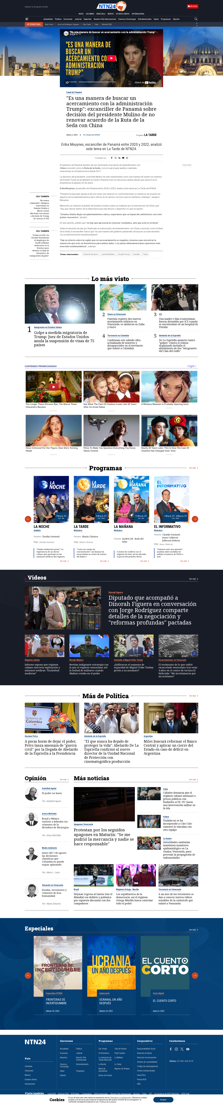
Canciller (136, 254)
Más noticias (91, 778)
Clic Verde (103, 1049)
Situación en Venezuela (52, 885)
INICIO (81, 14)
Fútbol (166, 816)
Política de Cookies (107, 1102)
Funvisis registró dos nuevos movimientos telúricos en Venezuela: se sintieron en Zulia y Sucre (126, 322)
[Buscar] (196, 19)
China (145, 254)
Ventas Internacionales (146, 1071)
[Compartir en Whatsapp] (127, 158)
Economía (68, 19)
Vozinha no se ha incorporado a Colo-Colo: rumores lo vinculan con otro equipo (177, 825)
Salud (156, 19)
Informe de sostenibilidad (147, 1062)
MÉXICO (111, 14)
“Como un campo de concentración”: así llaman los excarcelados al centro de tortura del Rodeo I (91, 553)
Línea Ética (141, 1075)
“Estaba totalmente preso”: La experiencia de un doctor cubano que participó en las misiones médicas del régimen (51, 553)
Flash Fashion (120, 1053)
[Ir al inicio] (39, 1045)
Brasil (76, 889)
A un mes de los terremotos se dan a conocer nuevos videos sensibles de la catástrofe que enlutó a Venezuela (176, 899)
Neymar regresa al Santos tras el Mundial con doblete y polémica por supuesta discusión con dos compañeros (93, 899)
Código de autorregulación (147, 1066)
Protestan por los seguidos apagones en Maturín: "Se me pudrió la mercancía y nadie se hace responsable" (104, 836)
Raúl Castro (49, 24)
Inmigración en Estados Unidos (48, 327)
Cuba (96, 24)
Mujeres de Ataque (122, 1069)
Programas (166, 19)
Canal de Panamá (74, 92)
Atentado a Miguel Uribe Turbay (128, 660)
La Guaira (167, 838)
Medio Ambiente (49, 848)
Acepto (163, 1100)
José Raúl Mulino (108, 254)
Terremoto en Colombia (118, 335)
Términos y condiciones (120, 1098)
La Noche (41, 526)
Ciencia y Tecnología (127, 19)
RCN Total (185, 1094)
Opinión (176, 19)
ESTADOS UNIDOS (122, 14)
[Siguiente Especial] (195, 975)
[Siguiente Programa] (195, 519)
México (28, 1075)
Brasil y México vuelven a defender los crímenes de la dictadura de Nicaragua (55, 823)
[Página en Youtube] (187, 1049)
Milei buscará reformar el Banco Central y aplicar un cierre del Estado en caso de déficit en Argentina (170, 747)
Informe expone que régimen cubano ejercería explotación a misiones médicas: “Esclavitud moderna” (42, 669)
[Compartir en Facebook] (112, 158)
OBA (138, 1084)
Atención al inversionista (146, 1057)
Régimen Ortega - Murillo (127, 889)
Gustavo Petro (31, 736)
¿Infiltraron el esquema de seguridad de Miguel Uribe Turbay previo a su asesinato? (133, 667)
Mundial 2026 (107, 24)
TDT (150, 1094)
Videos (37, 577)
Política (58, 19)
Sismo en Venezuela (116, 314)
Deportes (87, 19)
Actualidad (48, 19)
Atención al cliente (144, 1053)
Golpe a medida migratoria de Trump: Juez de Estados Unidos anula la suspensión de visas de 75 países (64, 338)
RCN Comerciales (101, 1094)
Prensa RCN (141, 1079)
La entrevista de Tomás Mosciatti (105, 1058)
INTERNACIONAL (138, 14)
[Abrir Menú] (27, 19)
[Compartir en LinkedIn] (119, 158)
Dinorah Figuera (116, 592)
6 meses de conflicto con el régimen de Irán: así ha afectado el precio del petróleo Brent (131, 554)
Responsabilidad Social (146, 1049)
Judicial (78, 19)
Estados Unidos (31, 1079)
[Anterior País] (196, 23)
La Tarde (150, 135)
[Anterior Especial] (28, 975)
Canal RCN (52, 1094)
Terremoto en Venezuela (169, 889)
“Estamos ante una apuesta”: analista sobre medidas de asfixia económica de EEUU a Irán (170, 553)
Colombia (28, 1066)
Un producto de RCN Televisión (166, 1094)
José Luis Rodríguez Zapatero (68, 24)
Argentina (148, 736)
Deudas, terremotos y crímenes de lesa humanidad (54, 892)
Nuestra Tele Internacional (105, 19)
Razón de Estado (105, 1075)
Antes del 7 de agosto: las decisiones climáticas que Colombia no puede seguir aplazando (54, 858)
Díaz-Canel (87, 24)
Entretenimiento (145, 19)
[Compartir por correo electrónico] (123, 158)
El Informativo (167, 526)
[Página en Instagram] (176, 1049)
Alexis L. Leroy (52, 872)
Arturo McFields (49, 813)
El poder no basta (52, 793)
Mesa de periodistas (103, 1070)
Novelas (136, 1094)
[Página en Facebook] (170, 1049)
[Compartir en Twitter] (116, 158)
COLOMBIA (90, 14)
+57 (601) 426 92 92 (185, 1061)
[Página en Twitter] (182, 1049)
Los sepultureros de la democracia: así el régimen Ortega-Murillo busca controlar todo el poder (134, 899)
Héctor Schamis (53, 903)
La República (87, 1094)
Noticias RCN (63, 1094)
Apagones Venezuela (83, 824)
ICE (160, 314)
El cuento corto (164, 1001)
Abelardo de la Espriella (170, 335)
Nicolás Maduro (76, 660)
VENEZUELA (100, 14)
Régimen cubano (32, 660)
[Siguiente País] (196, 25)
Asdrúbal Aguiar (49, 788)
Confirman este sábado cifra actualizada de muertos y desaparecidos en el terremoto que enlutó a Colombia (125, 344)
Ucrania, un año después (110, 1001)
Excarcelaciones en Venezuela (172, 660)
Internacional (30, 1084)
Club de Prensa (120, 1049)
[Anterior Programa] (28, 519)
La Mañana (123, 526)
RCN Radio (75, 1094)
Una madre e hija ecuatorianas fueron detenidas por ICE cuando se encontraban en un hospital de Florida (178, 322)
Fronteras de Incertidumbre (56, 1001)
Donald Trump (124, 254)
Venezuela (29, 1071)
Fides (144, 1094)
